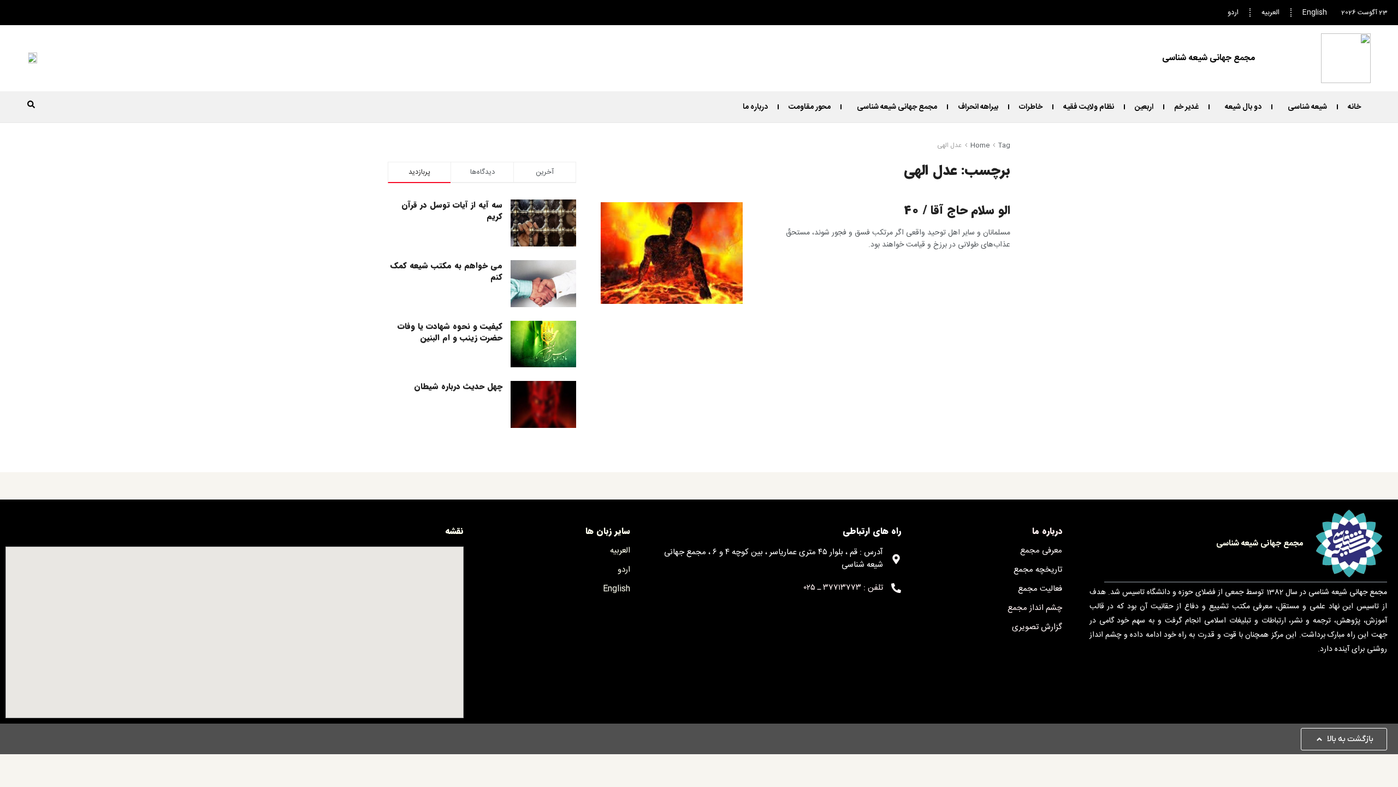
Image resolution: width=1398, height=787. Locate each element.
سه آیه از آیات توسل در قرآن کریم (451, 210)
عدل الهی (949, 145)
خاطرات (1030, 107)
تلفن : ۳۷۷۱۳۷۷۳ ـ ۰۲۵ (843, 588)
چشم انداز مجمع (1035, 608)
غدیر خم (1186, 107)
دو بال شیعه (1243, 107)
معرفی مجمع (1041, 550)
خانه (1354, 107)
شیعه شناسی (1307, 107)
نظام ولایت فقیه (1088, 107)
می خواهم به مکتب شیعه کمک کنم (446, 271)
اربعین (1144, 107)
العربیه (1270, 13)
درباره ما (755, 107)
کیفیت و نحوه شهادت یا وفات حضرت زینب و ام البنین (450, 332)
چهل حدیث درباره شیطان (458, 386)
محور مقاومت (810, 107)
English (1314, 13)
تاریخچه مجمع (1038, 570)
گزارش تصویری (1037, 627)
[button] (31, 104)
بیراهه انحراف (978, 107)
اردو (1233, 13)
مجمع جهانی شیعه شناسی (897, 107)
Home (980, 145)
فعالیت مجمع (1040, 589)
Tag (1004, 145)
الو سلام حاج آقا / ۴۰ (957, 210)
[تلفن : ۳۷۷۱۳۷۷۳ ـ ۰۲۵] (896, 588)
